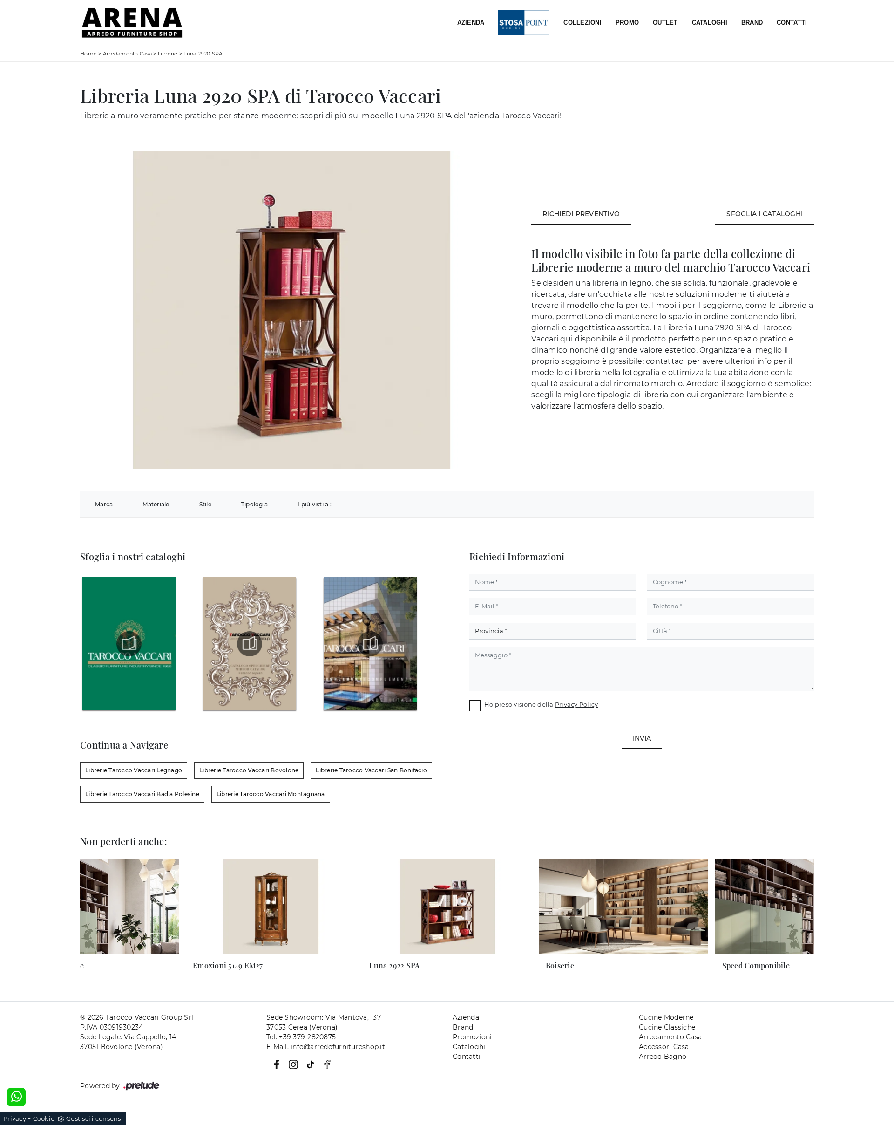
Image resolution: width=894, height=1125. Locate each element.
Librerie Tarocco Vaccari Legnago (133, 770)
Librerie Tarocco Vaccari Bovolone (248, 770)
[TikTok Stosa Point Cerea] (308, 1064)
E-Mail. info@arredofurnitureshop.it (325, 1047)
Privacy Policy (576, 704)
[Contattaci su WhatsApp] (16, 1097)
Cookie (44, 1118)
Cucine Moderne (666, 1017)
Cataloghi (709, 22)
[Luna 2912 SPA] (726, 107)
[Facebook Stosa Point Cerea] (274, 1064)
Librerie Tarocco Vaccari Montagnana (271, 794)
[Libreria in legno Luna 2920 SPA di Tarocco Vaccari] (291, 310)
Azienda (471, 22)
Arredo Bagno (662, 1056)
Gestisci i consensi (94, 1118)
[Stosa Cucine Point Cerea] (523, 23)
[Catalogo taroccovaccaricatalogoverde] (129, 644)
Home (88, 53)
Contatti (792, 22)
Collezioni (582, 22)
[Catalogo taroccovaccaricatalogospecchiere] (249, 644)
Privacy (14, 1118)
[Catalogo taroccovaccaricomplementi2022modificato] (370, 644)
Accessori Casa (664, 1047)
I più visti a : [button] (315, 504)
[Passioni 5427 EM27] (788, 107)
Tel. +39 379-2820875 (301, 1037)
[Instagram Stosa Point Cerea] (291, 1064)
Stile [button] (205, 504)
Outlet (665, 22)
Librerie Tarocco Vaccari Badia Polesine (142, 794)
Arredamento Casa (127, 53)
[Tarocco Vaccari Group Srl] (132, 23)
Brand (752, 22)
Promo (627, 22)
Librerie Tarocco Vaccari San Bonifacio (371, 770)
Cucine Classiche (667, 1027)
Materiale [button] (155, 504)
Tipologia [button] (254, 504)
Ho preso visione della (541, 704)
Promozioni (472, 1037)
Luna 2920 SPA (203, 53)
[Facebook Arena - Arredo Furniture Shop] (324, 1064)
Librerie (168, 53)
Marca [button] (104, 504)
